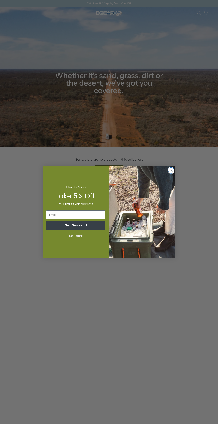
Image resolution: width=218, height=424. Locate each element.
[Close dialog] (171, 170)
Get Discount (76, 225)
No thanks (76, 236)
